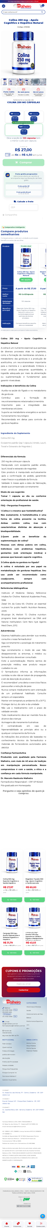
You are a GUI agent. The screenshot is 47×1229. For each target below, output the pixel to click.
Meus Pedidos (31, 1046)
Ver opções (26, 280)
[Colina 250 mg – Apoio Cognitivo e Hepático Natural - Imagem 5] (35, 82)
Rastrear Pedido (32, 1051)
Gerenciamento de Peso (35, 1014)
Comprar (25, 162)
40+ (28, 1025)
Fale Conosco (6, 1044)
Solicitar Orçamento (9, 1080)
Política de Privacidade (10, 1062)
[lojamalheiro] (23, 6)
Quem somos (7, 1047)
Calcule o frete (25, 201)
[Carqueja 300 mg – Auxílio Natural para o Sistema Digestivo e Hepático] (12, 930)
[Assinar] (23, 990)
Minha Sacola (31, 1048)
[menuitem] (7, 1224)
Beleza (29, 1018)
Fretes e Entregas (8, 1051)
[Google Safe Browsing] (21, 1179)
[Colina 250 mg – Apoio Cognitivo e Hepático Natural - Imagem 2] (12, 82)
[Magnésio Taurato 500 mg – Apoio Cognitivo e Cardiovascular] (34, 876)
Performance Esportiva (35, 1021)
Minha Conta (31, 1043)
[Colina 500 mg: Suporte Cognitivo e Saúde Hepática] (12, 876)
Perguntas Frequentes (10, 1069)
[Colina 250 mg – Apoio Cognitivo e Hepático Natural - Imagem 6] (42, 82)
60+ (28, 1028)
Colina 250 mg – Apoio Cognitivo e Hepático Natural (26, 273)
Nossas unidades (7, 1065)
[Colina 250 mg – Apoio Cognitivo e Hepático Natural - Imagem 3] (20, 82)
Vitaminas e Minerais (34, 1007)
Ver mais (13, 900)
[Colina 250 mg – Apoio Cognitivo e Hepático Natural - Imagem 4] (27, 82)
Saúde (29, 1010)
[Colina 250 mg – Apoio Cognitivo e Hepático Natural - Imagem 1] (5, 82)
